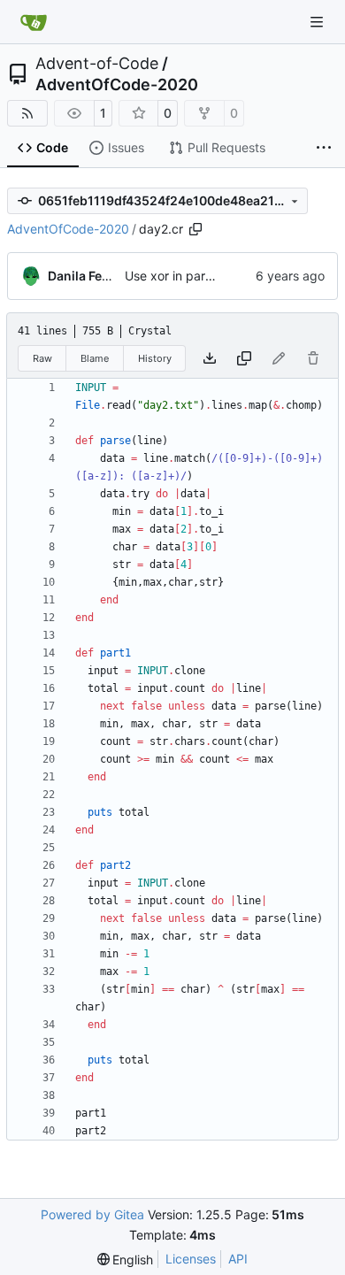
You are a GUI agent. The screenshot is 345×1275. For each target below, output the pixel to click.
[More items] (324, 148)
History (155, 358)
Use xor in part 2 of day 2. (200, 275)
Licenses (190, 1258)
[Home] (33, 22)
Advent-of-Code (96, 64)
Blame (94, 358)
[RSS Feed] (27, 113)
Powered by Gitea (92, 1214)
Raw (42, 358)
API (238, 1258)
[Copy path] (195, 229)
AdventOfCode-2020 (116, 85)
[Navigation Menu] (318, 21)
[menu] (125, 1259)
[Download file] (210, 358)
